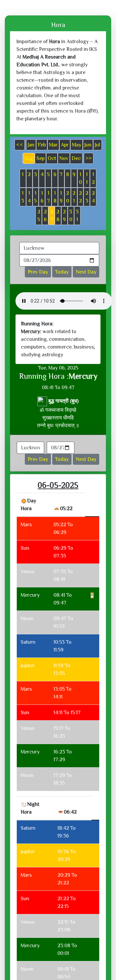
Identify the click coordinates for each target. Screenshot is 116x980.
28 (57, 215)
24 (93, 197)
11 (87, 178)
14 (29, 197)
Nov (63, 158)
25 (38, 215)
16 (42, 197)
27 (51, 215)
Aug (28, 158)
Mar (53, 145)
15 (35, 197)
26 (45, 215)
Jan (31, 145)
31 (77, 215)
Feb (42, 145)
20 (67, 197)
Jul (97, 145)
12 (93, 178)
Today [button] (62, 272)
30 (70, 215)
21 (73, 197)
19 (61, 197)
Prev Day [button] (38, 272)
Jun (88, 145)
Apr (65, 145)
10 (80, 178)
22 (80, 197)
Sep (40, 158)
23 (86, 197)
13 (22, 197)
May (76, 145)
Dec (76, 158)
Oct (52, 158)
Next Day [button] (86, 272)
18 (54, 197)
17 (48, 197)
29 (64, 215)
